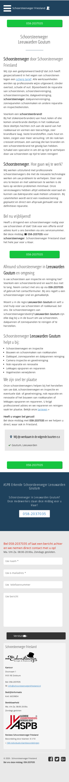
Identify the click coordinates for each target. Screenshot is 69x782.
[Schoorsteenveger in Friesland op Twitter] (57, 759)
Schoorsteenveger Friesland (28, 8)
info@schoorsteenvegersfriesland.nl (24, 685)
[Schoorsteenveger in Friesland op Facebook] (50, 759)
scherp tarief (23, 79)
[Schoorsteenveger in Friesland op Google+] (63, 759)
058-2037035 (34, 23)
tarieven (42, 409)
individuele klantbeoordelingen (23, 742)
